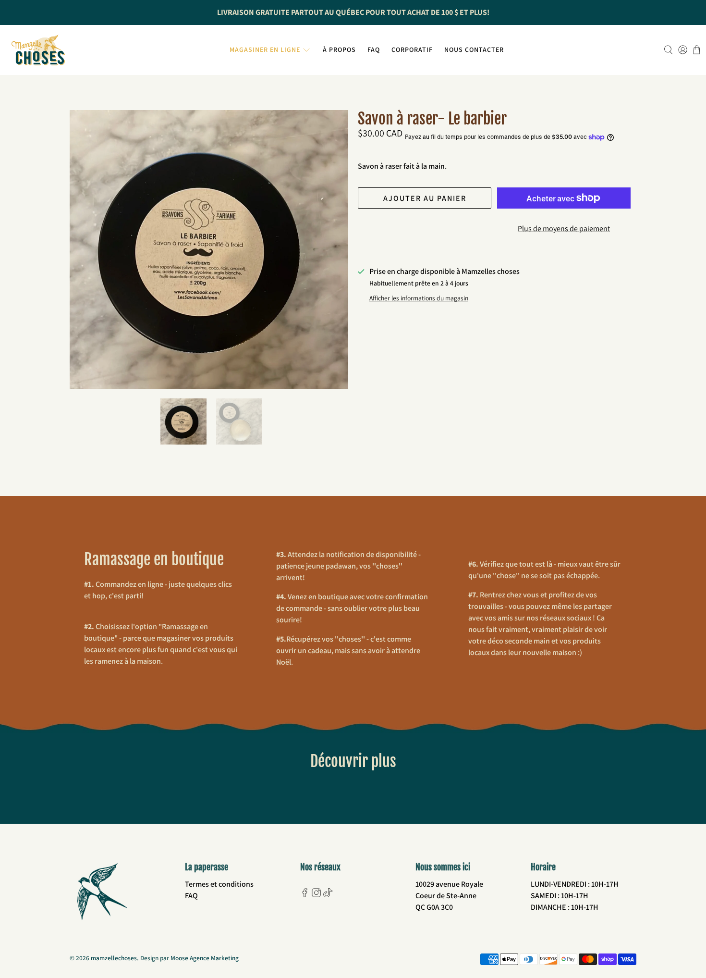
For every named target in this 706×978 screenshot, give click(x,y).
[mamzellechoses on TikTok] (327, 895)
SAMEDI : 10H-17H (559, 896)
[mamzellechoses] (38, 50)
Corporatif (412, 49)
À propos (339, 49)
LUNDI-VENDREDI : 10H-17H (575, 884)
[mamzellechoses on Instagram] (316, 895)
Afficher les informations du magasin (418, 298)
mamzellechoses (114, 957)
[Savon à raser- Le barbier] (209, 249)
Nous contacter (474, 49)
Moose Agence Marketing (204, 957)
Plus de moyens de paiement (564, 228)
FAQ (373, 49)
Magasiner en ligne (265, 49)
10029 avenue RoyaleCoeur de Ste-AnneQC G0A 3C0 (449, 895)
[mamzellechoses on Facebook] (304, 895)
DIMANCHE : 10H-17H (564, 907)
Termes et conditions (219, 884)
